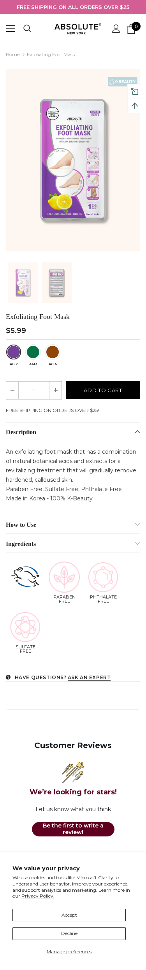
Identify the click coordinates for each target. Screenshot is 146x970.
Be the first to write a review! (73, 829)
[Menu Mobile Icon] (10, 28)
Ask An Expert (89, 677)
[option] (73, 7)
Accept (69, 915)
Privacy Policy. (38, 896)
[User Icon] (116, 29)
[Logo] (78, 28)
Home (12, 54)
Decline (69, 933)
